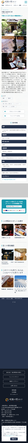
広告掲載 (14, 392)
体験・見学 (5, 106)
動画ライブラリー (14, 381)
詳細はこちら (5, 276)
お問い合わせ (14, 385)
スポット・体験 (17, 5)
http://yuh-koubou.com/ (9, 179)
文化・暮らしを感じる (7, 103)
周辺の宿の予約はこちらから (13, 206)
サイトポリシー (14, 394)
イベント (25, 5)
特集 (3, 5)
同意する (14, 438)
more (3, 224)
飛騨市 (9, 98)
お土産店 (12, 106)
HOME (3, 298)
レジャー (17, 103)
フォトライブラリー (14, 376)
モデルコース (8, 5)
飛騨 (3, 98)
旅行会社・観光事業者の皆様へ (14, 372)
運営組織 (14, 390)
